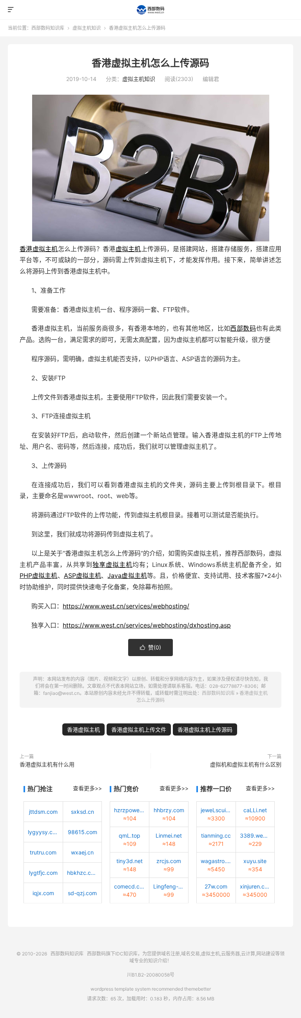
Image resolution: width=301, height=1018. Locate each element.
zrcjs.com (168, 861)
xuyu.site (255, 861)
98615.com (82, 832)
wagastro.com (216, 861)
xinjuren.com (255, 886)
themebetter (197, 989)
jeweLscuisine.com (216, 810)
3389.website (255, 835)
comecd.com (129, 886)
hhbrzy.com (169, 810)
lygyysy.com (43, 832)
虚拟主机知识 (87, 28)
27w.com (216, 886)
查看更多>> (87, 788)
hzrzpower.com (129, 810)
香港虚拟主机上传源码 (205, 729)
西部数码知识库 (150, 9)
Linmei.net (169, 835)
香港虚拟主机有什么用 (47, 764)
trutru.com (43, 852)
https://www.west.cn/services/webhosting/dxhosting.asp (147, 625)
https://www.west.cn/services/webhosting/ (126, 606)
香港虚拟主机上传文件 (138, 729)
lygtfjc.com (43, 872)
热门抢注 (40, 789)
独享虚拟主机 (112, 564)
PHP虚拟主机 (39, 575)
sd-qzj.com (82, 893)
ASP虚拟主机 (83, 575)
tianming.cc (216, 835)
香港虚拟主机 (39, 249)
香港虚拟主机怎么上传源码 (150, 63)
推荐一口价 (216, 789)
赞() (150, 647)
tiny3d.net (129, 861)
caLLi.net (255, 810)
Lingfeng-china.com (168, 886)
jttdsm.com (43, 811)
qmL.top (129, 835)
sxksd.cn (82, 811)
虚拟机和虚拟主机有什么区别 (245, 764)
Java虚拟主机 (127, 575)
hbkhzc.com (82, 872)
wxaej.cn (82, 852)
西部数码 (243, 328)
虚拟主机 (128, 249)
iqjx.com (43, 893)
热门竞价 (126, 789)
